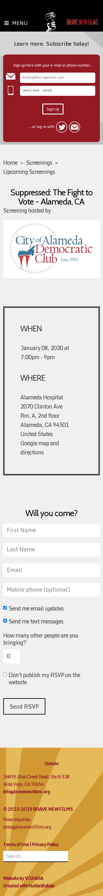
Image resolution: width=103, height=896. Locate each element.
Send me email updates (36, 609)
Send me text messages (36, 622)
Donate (51, 763)
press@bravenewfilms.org (27, 827)
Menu (20, 23)
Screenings (39, 162)
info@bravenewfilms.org (26, 791)
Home (10, 162)
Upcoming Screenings (29, 171)
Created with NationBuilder (29, 885)
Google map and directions (39, 447)
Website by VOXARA (23, 878)
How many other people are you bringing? (40, 639)
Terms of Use (16, 844)
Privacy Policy (45, 844)
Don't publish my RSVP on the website (44, 678)
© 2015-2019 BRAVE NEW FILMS (38, 809)
